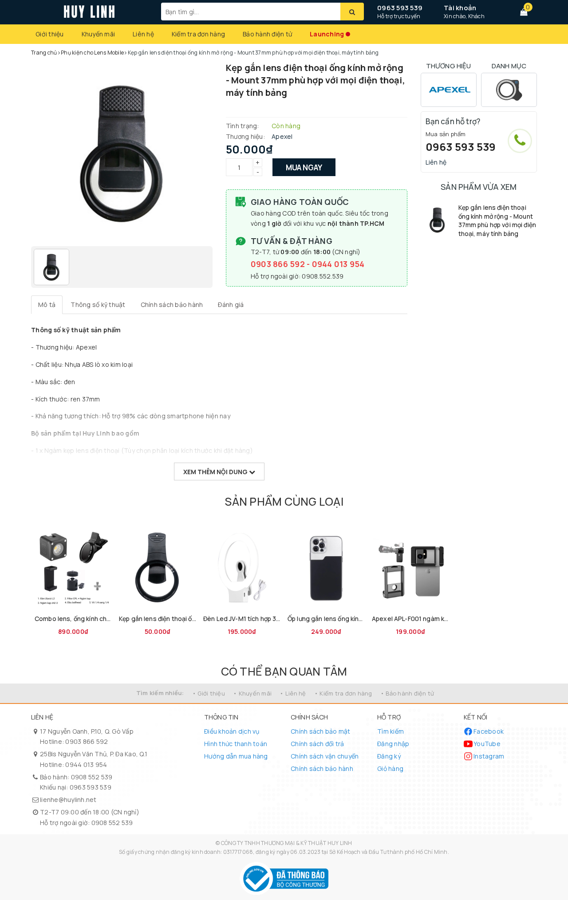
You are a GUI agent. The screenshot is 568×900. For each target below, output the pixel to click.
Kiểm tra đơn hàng (198, 34)
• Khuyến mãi (252, 693)
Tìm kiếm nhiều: (160, 693)
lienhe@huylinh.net (68, 799)
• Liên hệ (293, 693)
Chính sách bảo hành (322, 768)
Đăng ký (389, 756)
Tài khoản (460, 7)
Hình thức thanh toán (235, 743)
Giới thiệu (50, 34)
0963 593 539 (399, 7)
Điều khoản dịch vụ (232, 731)
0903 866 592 (279, 264)
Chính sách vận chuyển (325, 756)
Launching (327, 34)
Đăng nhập (393, 743)
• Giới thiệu (208, 693)
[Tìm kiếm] (352, 11)
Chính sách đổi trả (317, 743)
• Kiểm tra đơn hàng (343, 693)
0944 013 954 (338, 264)
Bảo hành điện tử (267, 34)
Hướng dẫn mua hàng (236, 756)
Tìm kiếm (390, 731)
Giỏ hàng (390, 768)
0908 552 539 (92, 777)
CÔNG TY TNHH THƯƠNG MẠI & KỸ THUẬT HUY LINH (286, 843)
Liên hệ (143, 34)
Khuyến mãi (98, 34)
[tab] (47, 304)
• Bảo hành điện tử (407, 693)
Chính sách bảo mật (321, 731)
